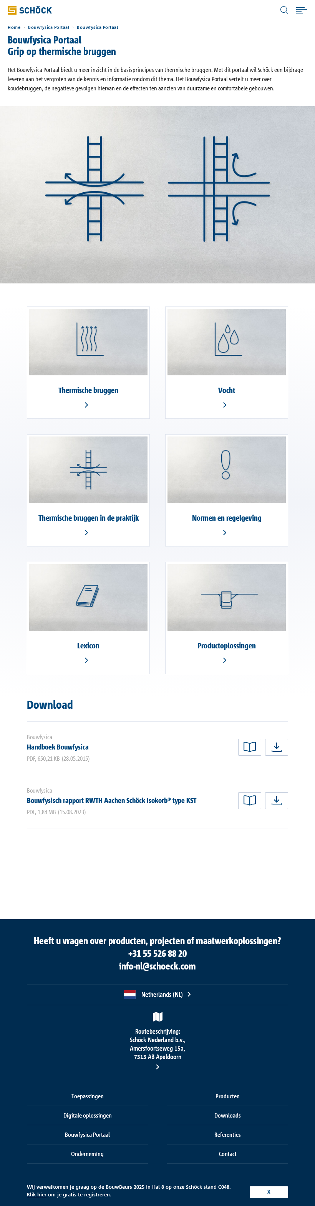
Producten (228, 1096)
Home (14, 27)
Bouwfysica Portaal (48, 27)
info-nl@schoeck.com (157, 966)
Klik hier (36, 1194)
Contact (228, 1154)
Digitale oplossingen (87, 1115)
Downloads (227, 1115)
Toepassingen (87, 1096)
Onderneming (87, 1154)
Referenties (227, 1134)
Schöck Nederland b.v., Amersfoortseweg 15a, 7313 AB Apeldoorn (158, 1044)
